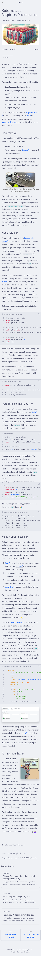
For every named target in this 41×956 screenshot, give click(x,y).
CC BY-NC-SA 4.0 (23, 858)
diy (15, 845)
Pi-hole (4, 281)
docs (24, 733)
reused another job (18, 622)
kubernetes (8, 845)
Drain (7, 563)
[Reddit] (17, 853)
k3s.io (33, 412)
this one (25, 150)
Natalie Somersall (9, 49)
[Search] (38, 3)
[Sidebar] (2, 3)
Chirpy (18, 952)
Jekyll (28, 952)
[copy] (39, 314)
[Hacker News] (14, 853)
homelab (21, 845)
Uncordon (9, 587)
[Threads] (20, 853)
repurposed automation (11, 122)
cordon (19, 566)
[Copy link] (23, 853)
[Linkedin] (7, 853)
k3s (28, 116)
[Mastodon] (11, 853)
